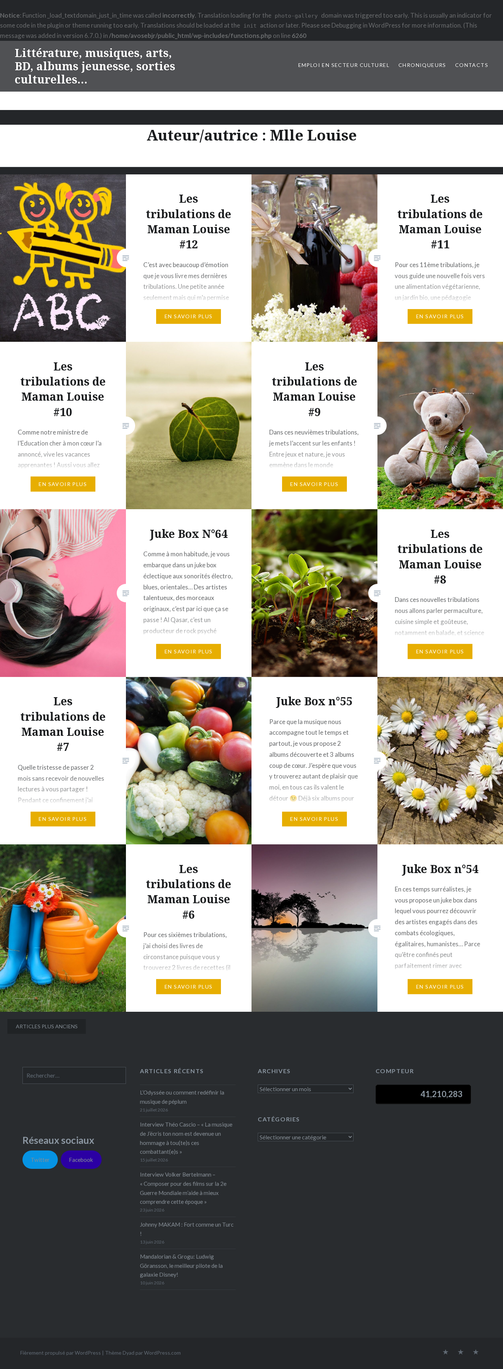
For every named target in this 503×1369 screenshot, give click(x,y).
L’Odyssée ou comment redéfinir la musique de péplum (182, 1097)
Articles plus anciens (47, 1026)
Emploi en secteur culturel (344, 65)
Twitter (40, 1159)
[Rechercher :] (74, 1075)
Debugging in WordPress (366, 25)
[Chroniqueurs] (460, 1352)
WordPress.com (162, 1353)
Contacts (471, 65)
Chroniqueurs (422, 65)
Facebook (81, 1159)
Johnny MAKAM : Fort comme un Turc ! (186, 1229)
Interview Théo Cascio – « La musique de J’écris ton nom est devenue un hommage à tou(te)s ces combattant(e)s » (186, 1138)
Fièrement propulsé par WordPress (60, 1353)
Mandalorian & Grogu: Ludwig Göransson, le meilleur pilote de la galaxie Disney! (181, 1265)
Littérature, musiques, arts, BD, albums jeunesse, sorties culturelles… (95, 66)
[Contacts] (445, 1352)
